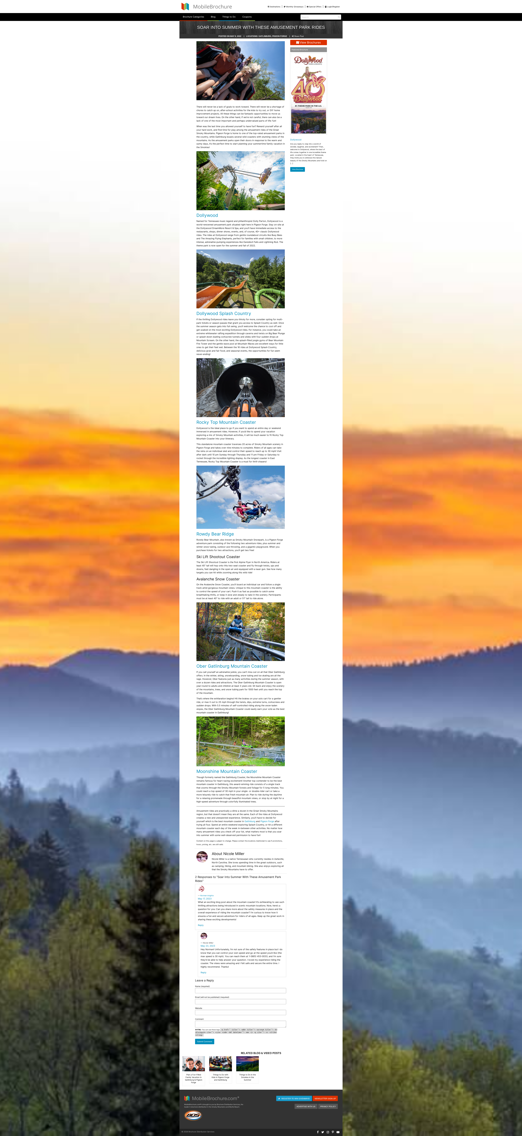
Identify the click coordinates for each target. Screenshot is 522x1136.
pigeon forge (279, 36)
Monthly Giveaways (294, 7)
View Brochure (297, 169)
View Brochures (310, 42)
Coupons (247, 16)
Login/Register (333, 7)
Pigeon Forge (267, 821)
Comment (199, 1019)
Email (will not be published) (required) (212, 997)
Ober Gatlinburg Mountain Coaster (232, 666)
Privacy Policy (328, 1106)
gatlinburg (265, 36)
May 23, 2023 (208, 945)
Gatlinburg (250, 821)
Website (198, 1008)
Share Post (299, 36)
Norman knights (207, 895)
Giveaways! (295, 1098)
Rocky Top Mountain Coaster (226, 422)
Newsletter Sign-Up (325, 1098)
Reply (201, 925)
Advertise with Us (306, 1106)
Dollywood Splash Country (223, 313)
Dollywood (207, 215)
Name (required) (202, 986)
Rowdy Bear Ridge (215, 534)
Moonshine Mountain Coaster (226, 771)
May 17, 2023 (205, 898)
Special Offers (315, 7)
